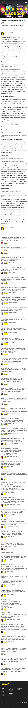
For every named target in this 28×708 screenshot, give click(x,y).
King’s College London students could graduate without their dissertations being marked (13, 390)
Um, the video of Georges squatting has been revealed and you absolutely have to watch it (13, 556)
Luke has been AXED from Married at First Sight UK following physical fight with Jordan (13, 670)
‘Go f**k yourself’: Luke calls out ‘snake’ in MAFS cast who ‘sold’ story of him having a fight (13, 660)
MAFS (12, 478)
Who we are (19, 688)
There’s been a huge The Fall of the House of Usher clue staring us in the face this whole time (13, 511)
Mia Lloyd (6, 372)
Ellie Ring (6, 559)
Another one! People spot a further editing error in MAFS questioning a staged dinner (12, 533)
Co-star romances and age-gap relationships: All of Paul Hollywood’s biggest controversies (12, 452)
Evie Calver (7, 242)
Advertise (10, 688)
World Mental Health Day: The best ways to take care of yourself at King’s (12, 259)
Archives (10, 690)
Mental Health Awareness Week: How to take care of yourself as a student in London (14, 430)
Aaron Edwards (8, 292)
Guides (11, 32)
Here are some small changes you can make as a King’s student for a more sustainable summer (14, 360)
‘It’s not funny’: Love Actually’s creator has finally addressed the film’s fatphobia (13, 545)
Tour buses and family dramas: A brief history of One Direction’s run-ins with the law (13, 501)
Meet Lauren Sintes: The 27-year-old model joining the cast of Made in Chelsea (13, 581)
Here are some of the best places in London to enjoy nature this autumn (13, 249)
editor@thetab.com (18, 702)
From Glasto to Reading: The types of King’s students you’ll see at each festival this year (13, 380)
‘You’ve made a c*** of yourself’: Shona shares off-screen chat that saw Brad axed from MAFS (13, 638)
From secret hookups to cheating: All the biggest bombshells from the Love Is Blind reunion (12, 604)
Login (9, 695)
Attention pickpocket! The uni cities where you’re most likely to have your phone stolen (14, 568)
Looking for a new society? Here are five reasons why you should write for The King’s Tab (13, 299)
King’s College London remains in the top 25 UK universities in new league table (13, 400)
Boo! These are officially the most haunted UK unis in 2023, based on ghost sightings (12, 463)
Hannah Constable (9, 362)
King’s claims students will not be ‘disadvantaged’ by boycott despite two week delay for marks (14, 410)
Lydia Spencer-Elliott (9, 456)
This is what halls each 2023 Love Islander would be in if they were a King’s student (13, 370)
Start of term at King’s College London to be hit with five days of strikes (13, 319)
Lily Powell (7, 262)
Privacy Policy (11, 689)
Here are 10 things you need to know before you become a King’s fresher (13, 329)
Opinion (17, 423)
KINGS (5, 243)
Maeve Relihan (7, 272)
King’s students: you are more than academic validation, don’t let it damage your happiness (13, 420)
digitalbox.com (6, 702)
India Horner (7, 413)
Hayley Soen (7, 478)
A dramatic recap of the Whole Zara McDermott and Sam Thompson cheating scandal (12, 440)
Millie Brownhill (8, 252)
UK (5, 444)
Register (10, 694)
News (14, 292)
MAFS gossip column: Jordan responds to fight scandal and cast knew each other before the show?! (14, 474)
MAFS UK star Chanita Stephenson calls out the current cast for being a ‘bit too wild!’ (13, 650)
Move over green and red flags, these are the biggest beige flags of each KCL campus (14, 349)
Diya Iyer (6, 352)
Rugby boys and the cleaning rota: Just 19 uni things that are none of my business (13, 591)
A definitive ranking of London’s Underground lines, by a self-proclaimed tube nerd (13, 239)
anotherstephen (8, 443)
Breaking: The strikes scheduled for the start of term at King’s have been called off (13, 289)
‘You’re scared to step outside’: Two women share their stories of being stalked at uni (14, 523)
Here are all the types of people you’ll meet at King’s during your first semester (13, 279)
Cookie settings (20, 690)
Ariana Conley (7, 383)
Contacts (19, 689)
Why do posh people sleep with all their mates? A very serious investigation (14, 616)
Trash (18, 504)
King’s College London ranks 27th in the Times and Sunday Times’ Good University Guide (14, 309)
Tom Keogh (7, 32)
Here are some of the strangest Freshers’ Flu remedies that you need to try (13, 269)
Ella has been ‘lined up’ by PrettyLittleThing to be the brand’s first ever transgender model (13, 489)
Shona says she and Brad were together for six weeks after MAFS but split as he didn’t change (14, 628)
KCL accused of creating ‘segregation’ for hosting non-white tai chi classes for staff (12, 339)
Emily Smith (7, 466)
